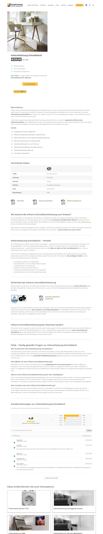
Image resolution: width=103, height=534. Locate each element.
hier (48, 408)
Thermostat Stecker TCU (19, 509)
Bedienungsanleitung (74, 200)
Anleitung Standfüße (45, 200)
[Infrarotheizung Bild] (29, 523)
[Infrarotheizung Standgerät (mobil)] (74, 498)
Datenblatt (20, 200)
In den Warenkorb (30, 84)
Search (89, 430)
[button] (93, 5)
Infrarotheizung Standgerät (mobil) (68, 509)
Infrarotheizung (86, 222)
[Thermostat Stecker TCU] (29, 498)
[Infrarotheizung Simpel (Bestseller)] (74, 523)
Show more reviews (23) (51, 478)
